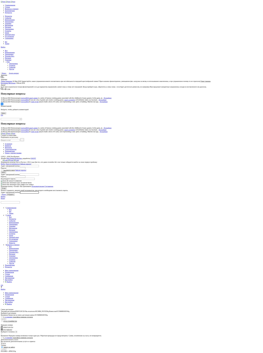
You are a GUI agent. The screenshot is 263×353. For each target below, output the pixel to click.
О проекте (8, 144)
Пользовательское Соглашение (42, 186)
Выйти (9, 282)
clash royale (35, 102)
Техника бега (9, 56)
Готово (4, 188)
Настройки (9, 280)
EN (2, 115)
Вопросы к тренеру (11, 9)
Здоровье (8, 23)
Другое (11, 69)
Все (6, 51)
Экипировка (9, 29)
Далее (4, 319)
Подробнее (107, 98)
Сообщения (9, 276)
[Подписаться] (22, 139)
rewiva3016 (25, 98)
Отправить (10, 194)
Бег (6, 42)
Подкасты (8, 12)
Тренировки (9, 22)
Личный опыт (10, 34)
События (8, 18)
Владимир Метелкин (8, 83)
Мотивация (9, 25)
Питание (8, 27)
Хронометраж (10, 11)
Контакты (8, 147)
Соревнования (10, 5)
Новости (12, 243)
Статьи (7, 7)
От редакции (9, 36)
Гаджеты (8, 31)
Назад (4, 73)
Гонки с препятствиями (13, 153)
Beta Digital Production (14, 158)
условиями (8, 317)
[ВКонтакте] (2, 104)
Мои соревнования (11, 270)
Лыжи (7, 44)
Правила (8, 146)
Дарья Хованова (6, 81)
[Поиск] (21, 119)
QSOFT (33, 158)
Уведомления (9, 278)
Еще (8, 62)
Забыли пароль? (25, 164)
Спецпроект (9, 38)
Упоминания (9, 272)
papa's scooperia (69, 100)
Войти (3, 47)
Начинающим (10, 20)
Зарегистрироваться (13, 164)
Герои (7, 33)
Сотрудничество (10, 149)
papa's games (33, 98)
